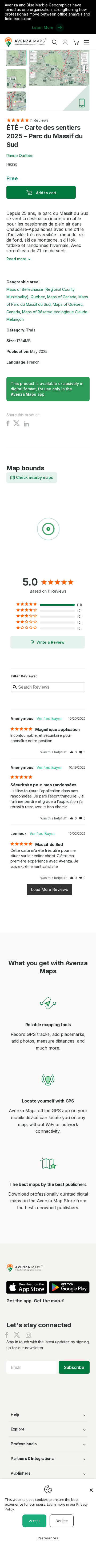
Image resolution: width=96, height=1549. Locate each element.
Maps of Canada (61, 297)
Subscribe (74, 1367)
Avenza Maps (23, 394)
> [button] (49, 889)
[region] (48, 530)
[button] (73, 752)
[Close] (91, 1487)
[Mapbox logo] (19, 568)
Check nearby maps (34, 477)
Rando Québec (19, 155)
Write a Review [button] (51, 642)
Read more (16, 259)
